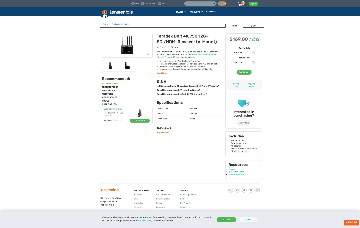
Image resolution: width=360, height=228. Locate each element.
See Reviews (163, 132)
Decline (248, 220)
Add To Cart (244, 72)
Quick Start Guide (236, 172)
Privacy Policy (145, 220)
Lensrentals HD (163, 199)
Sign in (253, 4)
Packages (211, 12)
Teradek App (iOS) (236, 174)
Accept (226, 220)
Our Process (185, 203)
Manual (232, 169)
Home (105, 24)
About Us (138, 194)
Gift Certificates (163, 194)
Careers (137, 207)
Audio (126, 24)
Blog (136, 199)
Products (116, 24)
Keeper (159, 203)
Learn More (244, 123)
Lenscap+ (160, 207)
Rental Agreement (188, 194)
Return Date (244, 58)
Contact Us (185, 207)
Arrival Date (244, 48)
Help (182, 199)
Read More (162, 73)
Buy (253, 25)
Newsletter (138, 203)
